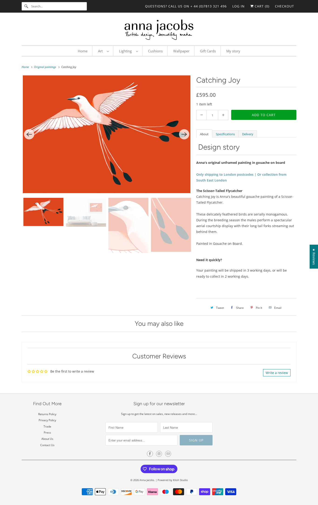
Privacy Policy (47, 420)
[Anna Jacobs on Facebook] (150, 454)
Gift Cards (208, 51)
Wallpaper (181, 51)
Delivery (247, 134)
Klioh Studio (180, 480)
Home (83, 51)
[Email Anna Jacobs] (168, 454)
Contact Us (47, 445)
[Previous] (29, 134)
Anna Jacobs (146, 480)
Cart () (261, 6)
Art (101, 51)
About (204, 134)
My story (233, 51)
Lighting (126, 51)
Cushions (155, 51)
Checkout (284, 6)
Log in (238, 6)
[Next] (184, 134)
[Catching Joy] (106, 134)
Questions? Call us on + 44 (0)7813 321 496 (186, 6)
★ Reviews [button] (314, 256)
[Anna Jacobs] (159, 30)
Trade (47, 426)
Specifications (225, 134)
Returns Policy (47, 414)
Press (47, 432)
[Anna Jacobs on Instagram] (159, 454)
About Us (47, 439)
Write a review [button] (277, 372)
